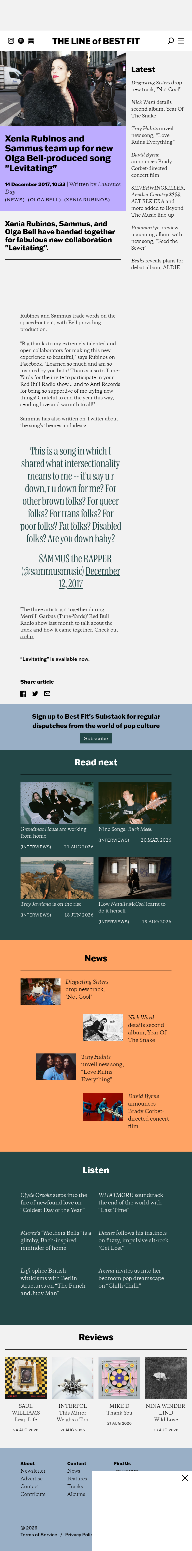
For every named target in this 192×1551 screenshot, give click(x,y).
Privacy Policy (80, 1534)
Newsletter (33, 1471)
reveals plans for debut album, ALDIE (157, 264)
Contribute (33, 1494)
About (27, 1463)
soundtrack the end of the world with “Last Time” (130, 1203)
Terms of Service (38, 1534)
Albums (76, 1494)
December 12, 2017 (89, 578)
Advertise (31, 1479)
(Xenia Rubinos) (87, 200)
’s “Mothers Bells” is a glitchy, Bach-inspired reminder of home (55, 1240)
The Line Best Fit (96, 41)
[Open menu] (181, 41)
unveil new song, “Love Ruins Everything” (152, 135)
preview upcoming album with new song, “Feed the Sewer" (156, 238)
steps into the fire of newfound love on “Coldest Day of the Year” (53, 1203)
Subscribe (96, 738)
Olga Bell (20, 231)
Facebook (31, 364)
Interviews (36, 846)
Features (77, 1479)
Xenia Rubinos (30, 223)
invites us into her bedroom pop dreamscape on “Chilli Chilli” (131, 1278)
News (15, 200)
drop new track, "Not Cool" (156, 86)
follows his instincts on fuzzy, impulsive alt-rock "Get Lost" (133, 1240)
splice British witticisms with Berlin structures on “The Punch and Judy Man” (53, 1282)
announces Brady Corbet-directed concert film (151, 165)
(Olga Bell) (44, 200)
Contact (29, 1486)
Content (76, 1463)
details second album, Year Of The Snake (157, 109)
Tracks (75, 1486)
